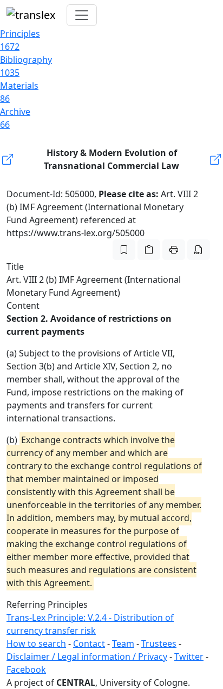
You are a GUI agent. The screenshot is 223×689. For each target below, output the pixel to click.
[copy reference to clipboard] (148, 249)
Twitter (189, 656)
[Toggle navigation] (82, 15)
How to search (36, 643)
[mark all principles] (124, 249)
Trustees (158, 643)
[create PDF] (198, 249)
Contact (89, 643)
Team (123, 643)
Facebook (26, 669)
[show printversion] (173, 249)
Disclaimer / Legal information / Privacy (86, 656)
